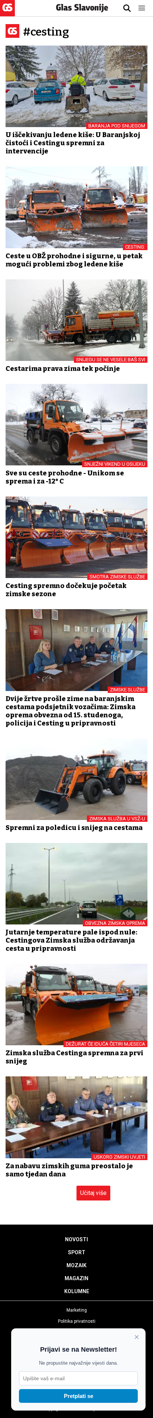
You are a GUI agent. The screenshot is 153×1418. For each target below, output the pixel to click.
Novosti (76, 1239)
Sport (76, 1252)
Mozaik (76, 1265)
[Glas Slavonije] (7, 13)
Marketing (76, 1310)
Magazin (76, 1278)
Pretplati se (78, 1396)
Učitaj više (93, 1192)
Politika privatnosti (76, 1321)
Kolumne (76, 1291)
